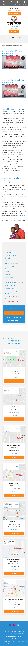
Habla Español (14, 31)
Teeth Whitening (10, 285)
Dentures (8, 280)
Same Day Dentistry (11, 263)
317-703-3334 (14, 607)
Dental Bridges (9, 269)
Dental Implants (10, 277)
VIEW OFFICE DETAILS (14, 381)
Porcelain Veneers (10, 288)
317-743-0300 (14, 415)
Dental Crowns (9, 266)
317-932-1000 (14, 491)
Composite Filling (10, 252)
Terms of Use (24, 641)
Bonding (7, 293)
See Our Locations (14, 26)
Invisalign (8, 274)
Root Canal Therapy (11, 255)
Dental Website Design (15, 643)
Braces (7, 272)
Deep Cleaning (9, 261)
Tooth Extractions (10, 258)
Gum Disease (9, 299)
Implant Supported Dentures (14, 282)
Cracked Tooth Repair (12, 291)
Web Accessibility (5, 643)
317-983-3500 (14, 377)
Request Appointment (14, 13)
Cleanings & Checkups (12, 250)
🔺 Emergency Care (11, 302)
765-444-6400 (14, 529)
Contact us (22, 215)
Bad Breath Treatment (12, 296)
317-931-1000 (14, 569)
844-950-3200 (14, 10)
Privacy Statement (16, 641)
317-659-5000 (14, 453)
